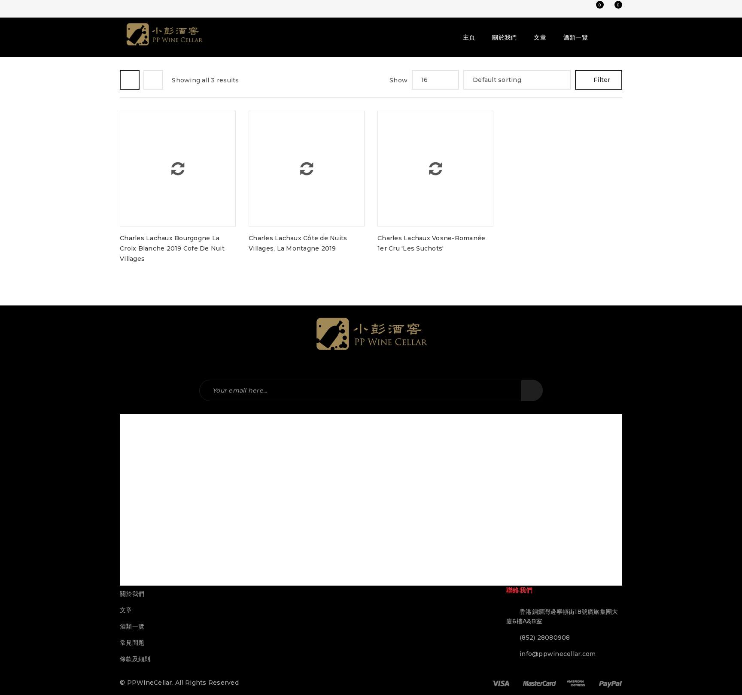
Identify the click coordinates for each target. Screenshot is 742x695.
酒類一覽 (132, 626)
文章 (126, 610)
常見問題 (132, 643)
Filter (602, 80)
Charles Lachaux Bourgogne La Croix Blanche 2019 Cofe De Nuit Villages (172, 248)
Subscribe (532, 390)
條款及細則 (135, 659)
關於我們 (132, 594)
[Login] (576, 8)
